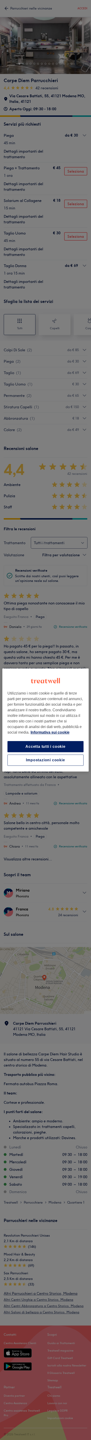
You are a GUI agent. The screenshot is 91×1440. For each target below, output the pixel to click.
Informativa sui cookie (50, 732)
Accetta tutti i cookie (45, 747)
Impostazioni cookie (45, 760)
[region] (45, 720)
